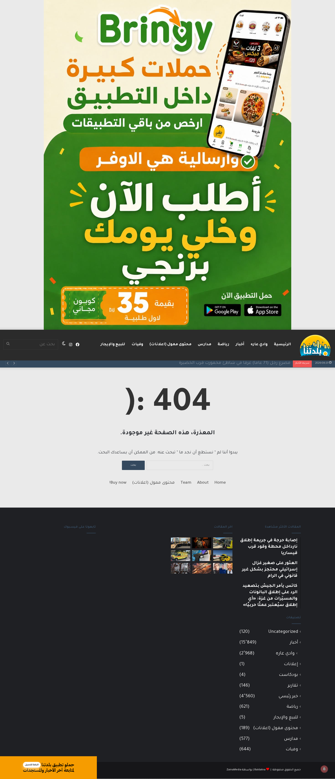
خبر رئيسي (288, 696)
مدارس (204, 344)
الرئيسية (282, 344)
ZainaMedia (234, 770)
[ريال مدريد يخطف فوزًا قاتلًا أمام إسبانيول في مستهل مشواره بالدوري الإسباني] (180, 568)
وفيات (137, 344)
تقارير (293, 685)
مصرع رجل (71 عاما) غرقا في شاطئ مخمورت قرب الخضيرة (235, 363)
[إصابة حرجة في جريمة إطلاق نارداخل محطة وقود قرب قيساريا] (222, 542)
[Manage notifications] (324, 769)
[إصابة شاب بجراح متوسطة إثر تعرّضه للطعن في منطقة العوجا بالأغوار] (180, 555)
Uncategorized (283, 632)
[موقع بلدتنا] (315, 345)
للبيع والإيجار (112, 344)
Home (220, 483)
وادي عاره (259, 344)
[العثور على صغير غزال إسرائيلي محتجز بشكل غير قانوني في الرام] (201, 542)
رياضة (223, 344)
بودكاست (288, 675)
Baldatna (259, 770)
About (203, 483)
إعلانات (291, 664)
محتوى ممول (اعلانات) (170, 344)
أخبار (240, 344)
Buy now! (117, 483)
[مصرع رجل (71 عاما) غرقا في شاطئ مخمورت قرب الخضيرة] (222, 555)
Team (185, 483)
